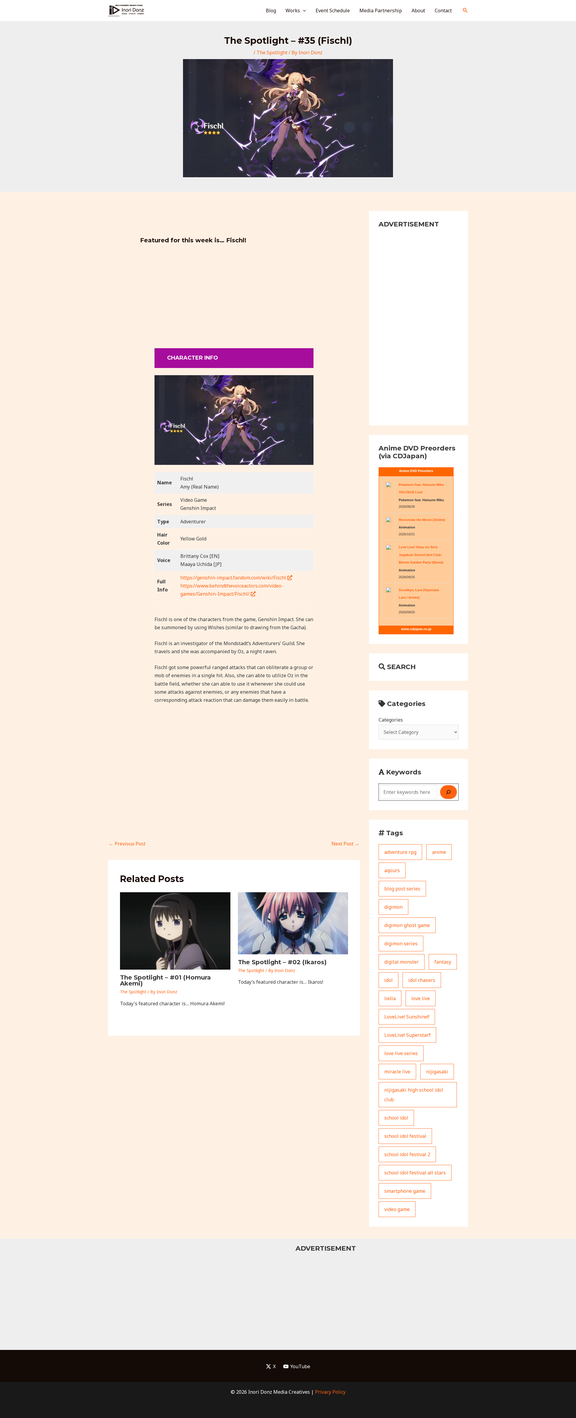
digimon (393, 907)
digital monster (401, 962)
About (418, 10)
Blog (271, 10)
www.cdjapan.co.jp (416, 629)
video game (397, 1209)
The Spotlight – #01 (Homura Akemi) (165, 980)
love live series (401, 1053)
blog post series (402, 888)
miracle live (397, 1071)
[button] (303, 10)
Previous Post (127, 843)
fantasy (442, 962)
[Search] (448, 792)
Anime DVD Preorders (416, 471)
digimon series (401, 943)
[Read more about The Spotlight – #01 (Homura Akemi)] (175, 930)
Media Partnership (380, 10)
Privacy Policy (330, 1392)
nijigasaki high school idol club (413, 1095)
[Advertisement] (234, 292)
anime (439, 852)
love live (420, 998)
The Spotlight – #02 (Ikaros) (282, 962)
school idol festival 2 (407, 1154)
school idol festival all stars (415, 1172)
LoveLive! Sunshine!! (406, 1016)
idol (388, 980)
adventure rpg (400, 852)
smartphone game (404, 1191)
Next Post (345, 843)
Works (293, 10)
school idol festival (405, 1136)
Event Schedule (333, 10)
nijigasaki (437, 1071)
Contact (443, 10)
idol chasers (421, 980)
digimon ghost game (407, 925)
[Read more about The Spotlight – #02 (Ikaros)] (293, 923)
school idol (396, 1117)
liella (390, 998)
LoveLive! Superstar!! (407, 1035)
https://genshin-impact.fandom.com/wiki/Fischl (233, 577)
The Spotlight (271, 52)
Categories (391, 719)
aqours (392, 870)
